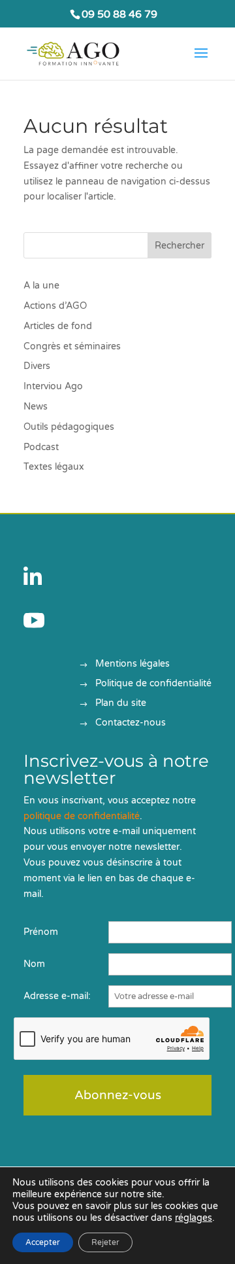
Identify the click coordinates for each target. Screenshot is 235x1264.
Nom (34, 964)
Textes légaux (54, 466)
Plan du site (120, 704)
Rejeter (105, 1242)
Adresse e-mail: (57, 996)
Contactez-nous (130, 723)
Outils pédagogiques (69, 426)
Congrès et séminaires (72, 346)
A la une (41, 285)
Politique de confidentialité (153, 684)
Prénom (41, 932)
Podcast (41, 447)
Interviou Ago (53, 386)
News (36, 406)
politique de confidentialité (82, 816)
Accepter (42, 1242)
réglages (193, 1217)
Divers (37, 366)
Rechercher (179, 245)
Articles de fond (58, 326)
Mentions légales (132, 664)
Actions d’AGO (55, 305)
